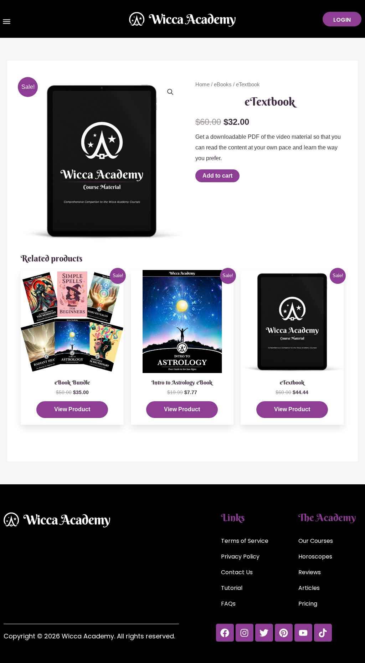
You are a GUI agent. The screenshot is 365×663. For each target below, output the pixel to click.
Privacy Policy (240, 556)
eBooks (223, 84)
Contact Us (237, 572)
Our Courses (315, 541)
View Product (72, 409)
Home (202, 84)
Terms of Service (244, 541)
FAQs (228, 604)
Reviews (309, 572)
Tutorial (231, 588)
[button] (7, 22)
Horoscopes (315, 556)
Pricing (307, 604)
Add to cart (217, 176)
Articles (309, 588)
